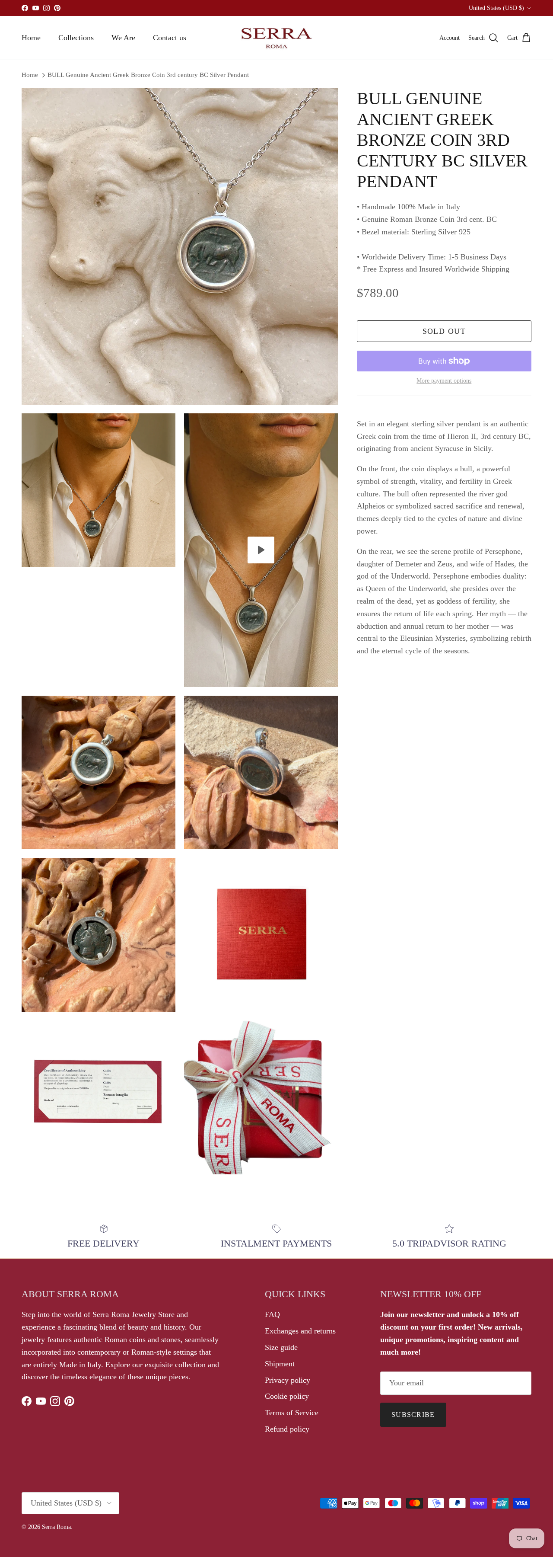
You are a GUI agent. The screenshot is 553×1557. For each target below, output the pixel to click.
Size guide (281, 1347)
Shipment (280, 1363)
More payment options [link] (443, 380)
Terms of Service (291, 1412)
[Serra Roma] (276, 38)
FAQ (272, 1314)
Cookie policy (287, 1396)
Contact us (169, 37)
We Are (123, 37)
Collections (76, 37)
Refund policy (287, 1429)
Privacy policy (287, 1380)
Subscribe (413, 1414)
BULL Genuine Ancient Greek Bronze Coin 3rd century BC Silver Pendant (148, 74)
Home (31, 37)
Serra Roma (56, 1527)
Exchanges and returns (300, 1331)
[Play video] (261, 550)
